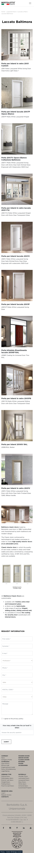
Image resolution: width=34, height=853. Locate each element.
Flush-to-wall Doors (7, 785)
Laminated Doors (23, 778)
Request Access (6, 795)
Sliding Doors (5, 776)
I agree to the (13, 718)
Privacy (3, 852)
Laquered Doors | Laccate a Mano (16, 11)
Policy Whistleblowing (8, 769)
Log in (3, 793)
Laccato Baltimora (7, 13)
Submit (6, 741)
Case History (5, 763)
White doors (22, 784)
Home (3, 11)
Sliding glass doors (7, 778)
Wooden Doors (23, 776)
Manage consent (17, 852)
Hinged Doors (5, 782)
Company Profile (6, 759)
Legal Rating (5, 771)
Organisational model (8, 767)
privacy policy (18, 718)
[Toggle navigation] (30, 3)
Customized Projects (24, 787)
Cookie (8, 852)
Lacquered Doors (23, 780)
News (3, 757)
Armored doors (23, 785)
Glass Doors (22, 782)
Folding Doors (5, 784)
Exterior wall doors (7, 780)
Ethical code (5, 765)
